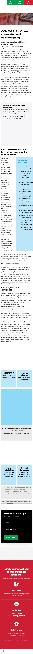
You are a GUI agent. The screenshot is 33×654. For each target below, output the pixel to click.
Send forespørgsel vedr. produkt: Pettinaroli (18, 502)
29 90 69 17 (19, 614)
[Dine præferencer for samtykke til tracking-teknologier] (3, 651)
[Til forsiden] (17, 9)
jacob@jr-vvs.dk (19, 616)
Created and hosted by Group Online (16, 640)
